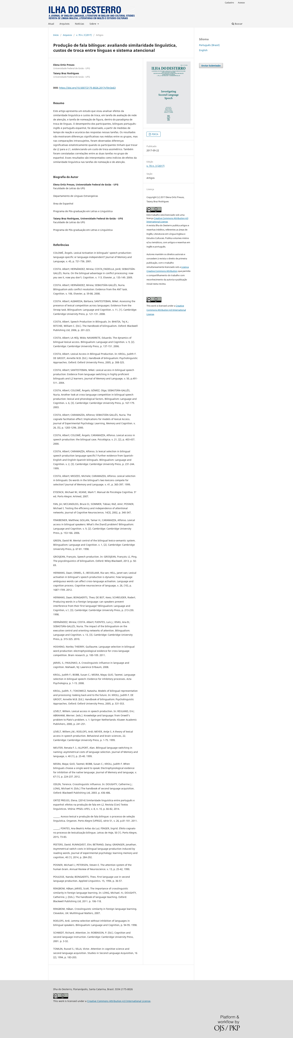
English (203, 50)
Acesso (241, 2)
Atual (51, 23)
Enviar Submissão (211, 65)
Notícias (79, 23)
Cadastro (229, 2)
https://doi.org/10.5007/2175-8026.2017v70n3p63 (87, 87)
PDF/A (154, 134)
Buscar (238, 23)
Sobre (93, 23)
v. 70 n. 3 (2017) (84, 35)
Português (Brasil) (209, 45)
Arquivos (65, 23)
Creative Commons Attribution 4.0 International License (166, 310)
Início (56, 35)
